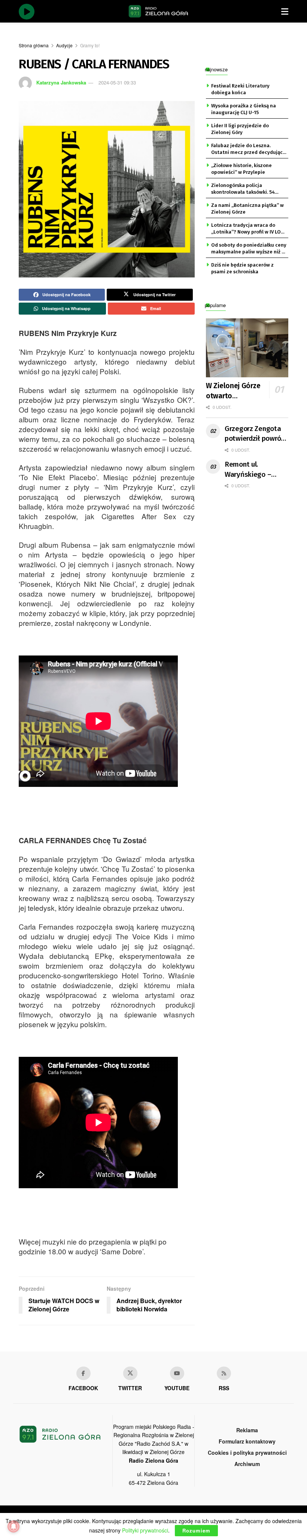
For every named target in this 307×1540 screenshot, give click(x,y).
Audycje (64, 45)
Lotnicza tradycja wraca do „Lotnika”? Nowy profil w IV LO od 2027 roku (246, 229)
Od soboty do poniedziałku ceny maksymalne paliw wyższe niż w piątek (248, 249)
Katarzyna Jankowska (61, 82)
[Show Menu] (284, 11)
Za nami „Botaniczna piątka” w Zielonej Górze (247, 208)
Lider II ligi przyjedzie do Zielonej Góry (240, 129)
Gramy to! (90, 45)
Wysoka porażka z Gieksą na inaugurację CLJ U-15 (243, 109)
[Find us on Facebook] (83, 1373)
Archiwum (247, 1464)
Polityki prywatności (145, 1530)
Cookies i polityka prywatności (247, 1452)
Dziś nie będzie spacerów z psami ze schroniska (242, 268)
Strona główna (34, 45)
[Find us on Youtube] (177, 1373)
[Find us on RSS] (224, 1373)
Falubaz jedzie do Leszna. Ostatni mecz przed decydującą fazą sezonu (248, 149)
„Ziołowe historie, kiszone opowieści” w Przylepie (241, 169)
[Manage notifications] (13, 1526)
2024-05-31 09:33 (117, 82)
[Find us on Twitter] (130, 1373)
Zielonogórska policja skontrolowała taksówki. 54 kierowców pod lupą (243, 189)
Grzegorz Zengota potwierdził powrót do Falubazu (254, 434)
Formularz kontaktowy (247, 1441)
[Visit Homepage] (158, 11)
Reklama (247, 1430)
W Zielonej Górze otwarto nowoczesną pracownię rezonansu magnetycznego (239, 391)
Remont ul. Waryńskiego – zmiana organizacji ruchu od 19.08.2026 (255, 469)
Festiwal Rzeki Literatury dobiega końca (240, 89)
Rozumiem (196, 1530)
